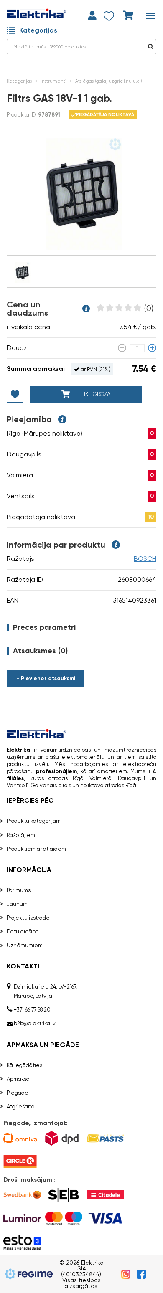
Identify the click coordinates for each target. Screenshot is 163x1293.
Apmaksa (18, 1079)
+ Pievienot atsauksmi (45, 678)
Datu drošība (23, 931)
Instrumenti (53, 81)
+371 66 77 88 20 (32, 1010)
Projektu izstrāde (28, 918)
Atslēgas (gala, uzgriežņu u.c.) (108, 81)
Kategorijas (38, 30)
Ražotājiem (21, 835)
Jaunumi (18, 904)
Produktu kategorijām (34, 821)
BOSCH (145, 559)
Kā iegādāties (24, 1065)
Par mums (19, 890)
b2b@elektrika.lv (35, 1023)
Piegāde (17, 1093)
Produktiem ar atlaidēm (36, 849)
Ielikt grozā (93, 394)
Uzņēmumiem (25, 945)
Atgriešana (21, 1106)
